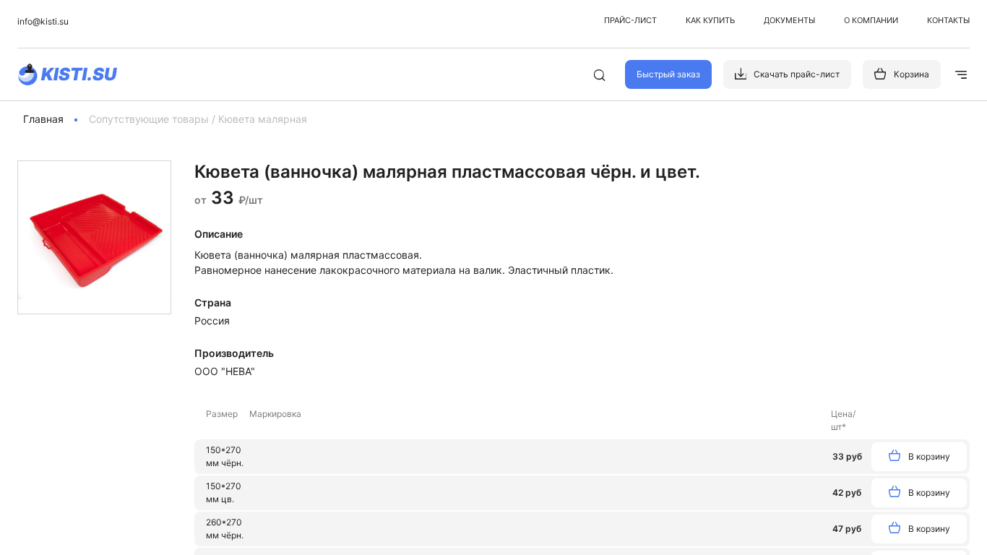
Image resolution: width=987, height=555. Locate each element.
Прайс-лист (630, 20)
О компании (871, 20)
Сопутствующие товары (149, 119)
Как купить (710, 20)
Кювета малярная (262, 119)
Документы (789, 20)
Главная (43, 119)
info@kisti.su (43, 21)
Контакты (948, 20)
